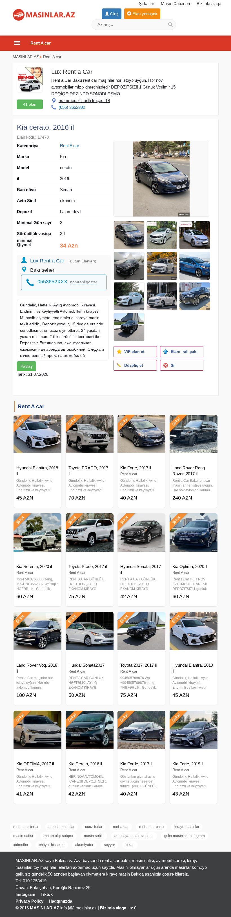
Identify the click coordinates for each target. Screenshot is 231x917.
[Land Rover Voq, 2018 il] (37, 619)
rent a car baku (25, 827)
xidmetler (20, 845)
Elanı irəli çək (183, 351)
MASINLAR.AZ (26, 56)
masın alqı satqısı (58, 836)
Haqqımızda (60, 901)
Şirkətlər (146, 3)
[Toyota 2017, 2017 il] (141, 619)
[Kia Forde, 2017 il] (141, 718)
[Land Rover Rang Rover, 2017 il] (193, 422)
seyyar (109, 845)
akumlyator (84, 845)
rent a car (120, 827)
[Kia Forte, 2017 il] (141, 422)
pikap (130, 845)
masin (94, 317)
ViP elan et (134, 351)
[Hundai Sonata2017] (90, 619)
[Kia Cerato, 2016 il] (90, 718)
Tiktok (47, 894)
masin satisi (23, 836)
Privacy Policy (29, 901)
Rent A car (52, 56)
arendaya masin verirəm (134, 836)
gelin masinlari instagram (184, 836)
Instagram (25, 894)
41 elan (29, 104)
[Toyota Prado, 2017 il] (90, 520)
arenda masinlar (61, 827)
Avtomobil (71, 305)
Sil (173, 365)
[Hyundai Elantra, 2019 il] (193, 619)
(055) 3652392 (72, 107)
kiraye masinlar (186, 827)
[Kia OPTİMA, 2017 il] (37, 718)
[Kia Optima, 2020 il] (193, 520)
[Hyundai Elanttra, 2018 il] (37, 422)
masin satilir (94, 836)
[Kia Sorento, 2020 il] (37, 520)
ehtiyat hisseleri (52, 845)
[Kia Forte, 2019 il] (193, 718)
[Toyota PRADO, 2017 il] (90, 422)
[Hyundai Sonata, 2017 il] (141, 520)
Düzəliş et (133, 365)
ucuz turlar (93, 827)
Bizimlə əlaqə (209, 3)
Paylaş (26, 366)
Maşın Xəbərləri (175, 3)
